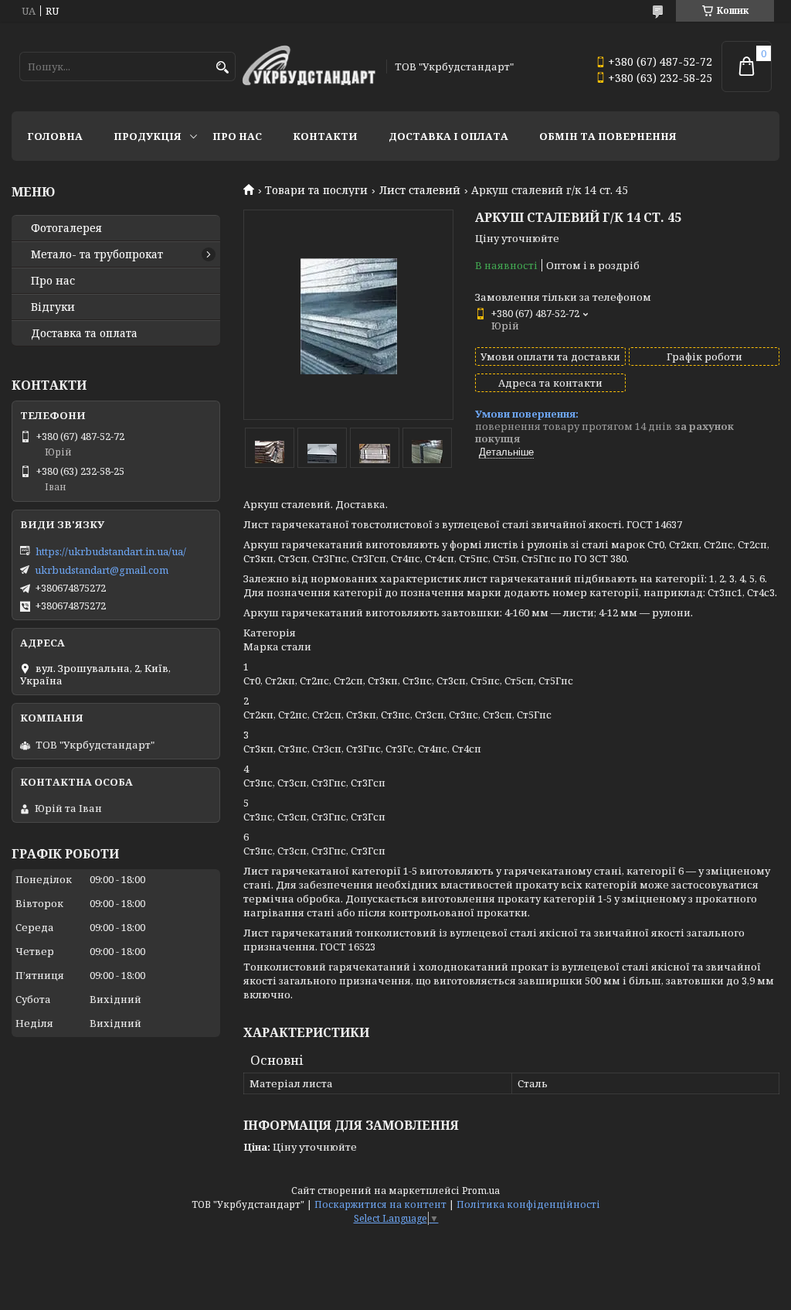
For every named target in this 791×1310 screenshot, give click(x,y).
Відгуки (53, 307)
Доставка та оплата (84, 333)
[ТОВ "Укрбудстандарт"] (308, 66)
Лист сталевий (419, 190)
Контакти (325, 136)
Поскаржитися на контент (380, 1204)
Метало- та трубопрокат (97, 254)
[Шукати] (222, 67)
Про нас (237, 136)
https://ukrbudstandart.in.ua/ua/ (111, 551)
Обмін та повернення (608, 136)
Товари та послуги (316, 190)
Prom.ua (481, 1190)
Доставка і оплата (448, 136)
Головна (55, 136)
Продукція (148, 136)
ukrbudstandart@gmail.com (101, 570)
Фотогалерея (66, 228)
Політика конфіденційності (528, 1204)
